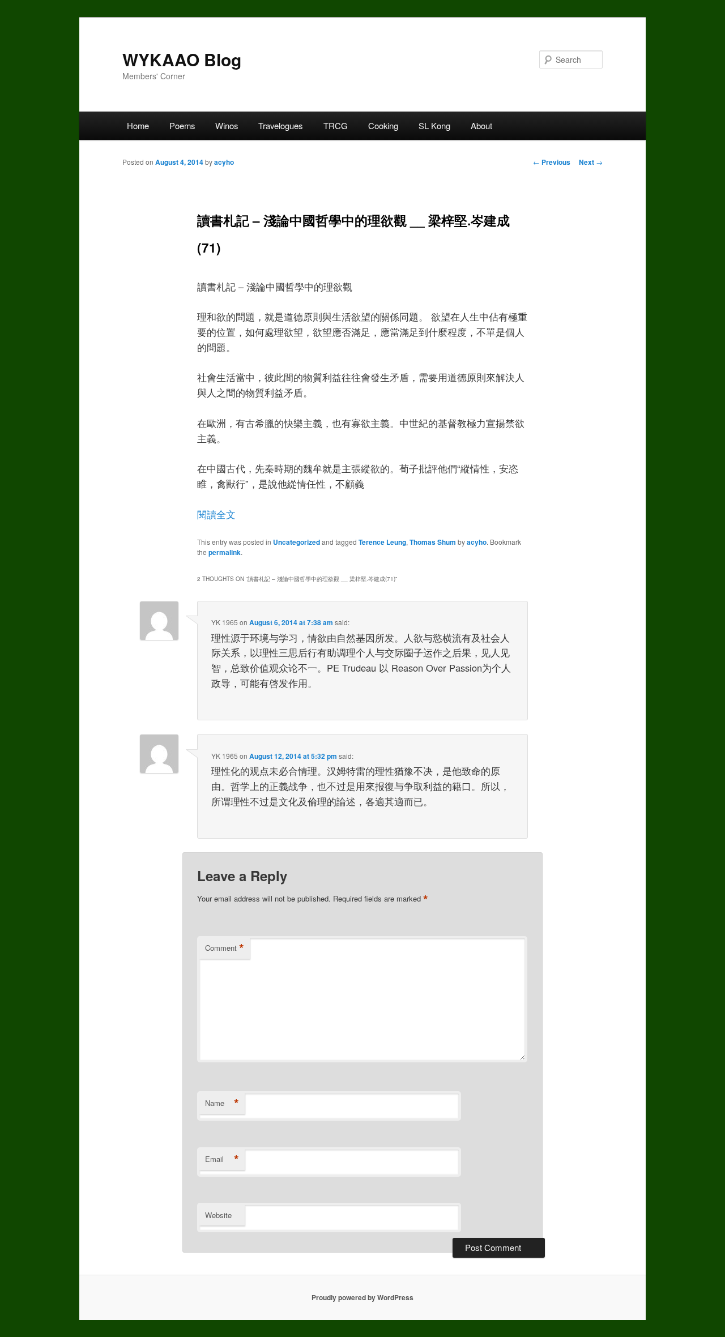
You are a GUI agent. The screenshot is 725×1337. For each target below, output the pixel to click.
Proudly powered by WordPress (362, 1297)
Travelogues (280, 125)
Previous (551, 162)
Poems (182, 125)
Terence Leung (382, 542)
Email (222, 1159)
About (481, 125)
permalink (224, 552)
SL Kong (434, 125)
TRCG (335, 125)
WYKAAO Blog (181, 59)
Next (591, 162)
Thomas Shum (433, 542)
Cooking (383, 125)
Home (138, 125)
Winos (226, 125)
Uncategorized (296, 542)
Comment (224, 948)
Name (222, 1103)
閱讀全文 (216, 514)
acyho (224, 162)
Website (218, 1215)
